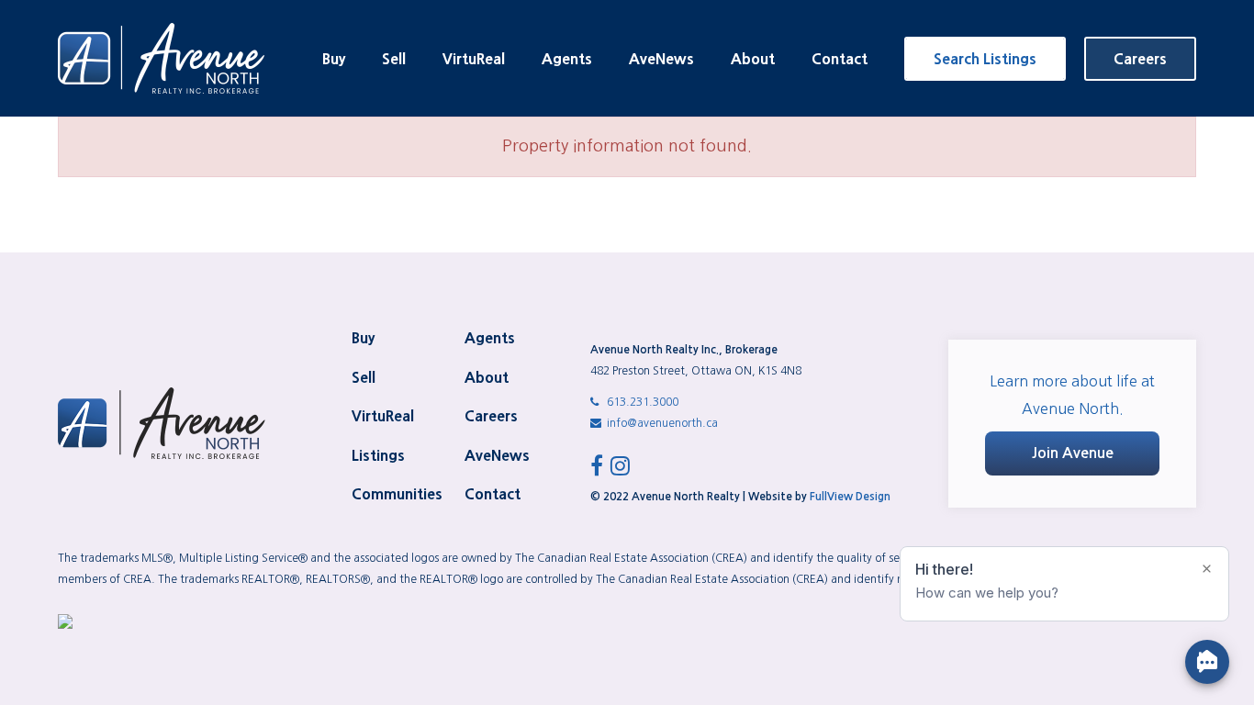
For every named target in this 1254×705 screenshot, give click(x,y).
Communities (397, 494)
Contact (840, 58)
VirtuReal (473, 58)
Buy (333, 58)
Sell (394, 58)
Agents (567, 58)
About (753, 58)
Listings (378, 455)
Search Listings (985, 58)
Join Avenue (1073, 453)
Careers (1140, 58)
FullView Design (850, 496)
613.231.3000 (641, 402)
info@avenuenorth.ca (661, 423)
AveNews (661, 58)
